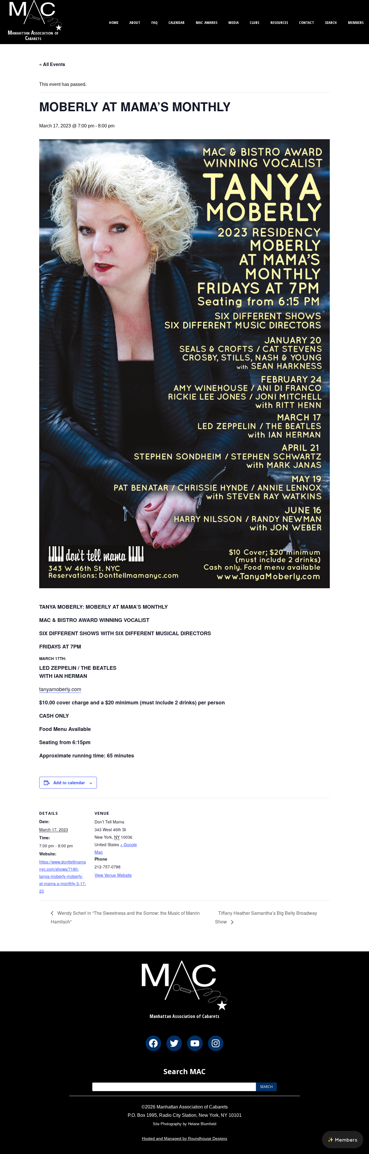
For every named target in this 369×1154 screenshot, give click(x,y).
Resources (279, 22)
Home (113, 22)
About (134, 22)
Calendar (176, 22)
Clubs (254, 22)
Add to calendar (69, 782)
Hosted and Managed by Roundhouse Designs (184, 1138)
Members (356, 22)
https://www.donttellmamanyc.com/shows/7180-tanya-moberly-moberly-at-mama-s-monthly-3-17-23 (62, 876)
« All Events (52, 64)
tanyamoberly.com (60, 689)
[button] (342, 1139)
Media (233, 22)
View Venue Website (113, 875)
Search (331, 22)
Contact (306, 22)
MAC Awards (206, 22)
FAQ (154, 22)
